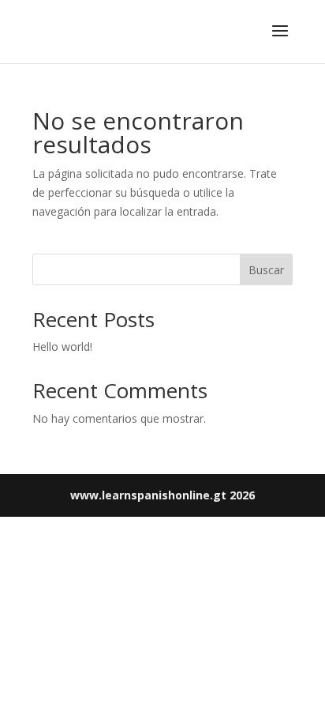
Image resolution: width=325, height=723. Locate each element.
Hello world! (62, 346)
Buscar (266, 269)
